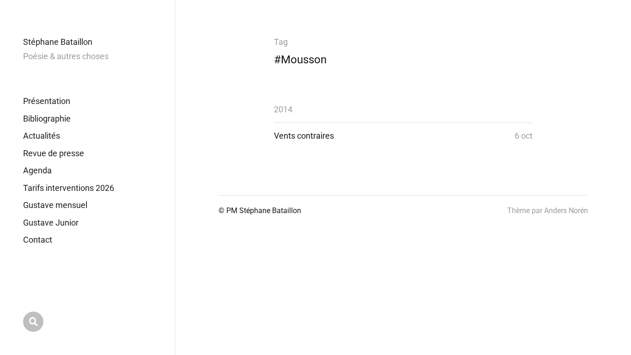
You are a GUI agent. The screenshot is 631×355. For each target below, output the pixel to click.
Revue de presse (53, 153)
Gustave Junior (51, 222)
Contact (37, 240)
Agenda (37, 170)
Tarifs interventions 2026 (68, 188)
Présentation (46, 101)
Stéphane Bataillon (57, 42)
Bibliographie (47, 118)
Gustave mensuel (55, 205)
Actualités (41, 136)
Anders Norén (566, 210)
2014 (283, 109)
